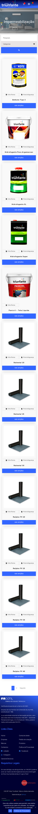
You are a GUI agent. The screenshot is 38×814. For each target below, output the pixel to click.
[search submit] (19, 50)
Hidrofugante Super (19, 256)
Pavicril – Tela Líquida (19, 310)
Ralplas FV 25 (19, 568)
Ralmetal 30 (19, 465)
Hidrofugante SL (19, 204)
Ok (10, 811)
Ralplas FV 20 (19, 517)
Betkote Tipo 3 (19, 100)
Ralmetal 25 (19, 414)
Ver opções (19, 368)
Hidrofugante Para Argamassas (19, 152)
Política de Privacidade (22, 811)
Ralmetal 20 (19, 362)
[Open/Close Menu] (29, 4)
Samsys (24, 794)
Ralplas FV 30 (19, 620)
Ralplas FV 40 (19, 671)
